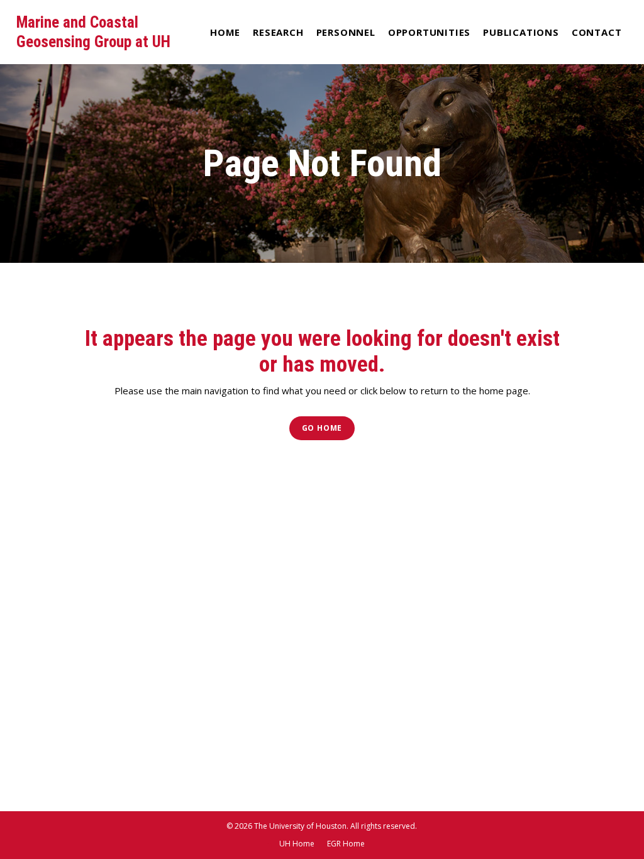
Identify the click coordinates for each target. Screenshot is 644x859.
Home (225, 32)
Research (278, 32)
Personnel (345, 32)
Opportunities (429, 32)
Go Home (322, 428)
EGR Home (346, 843)
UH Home (296, 843)
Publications (521, 32)
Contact (597, 32)
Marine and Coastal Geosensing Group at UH (93, 32)
